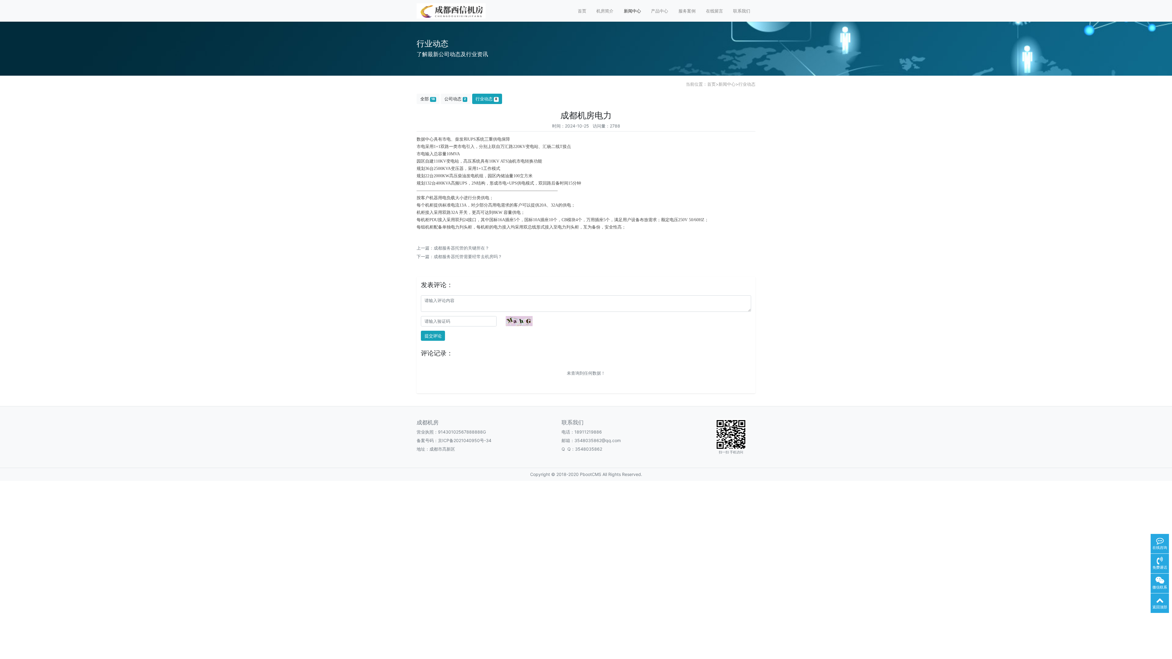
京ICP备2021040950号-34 (464, 440)
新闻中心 (632, 10)
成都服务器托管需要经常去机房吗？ (468, 256)
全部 (427, 98)
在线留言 (714, 10)
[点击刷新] (519, 321)
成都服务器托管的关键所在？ (461, 247)
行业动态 (746, 84)
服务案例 (687, 10)
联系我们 (741, 10)
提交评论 (433, 335)
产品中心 (659, 10)
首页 (582, 10)
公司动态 (455, 98)
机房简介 (604, 10)
